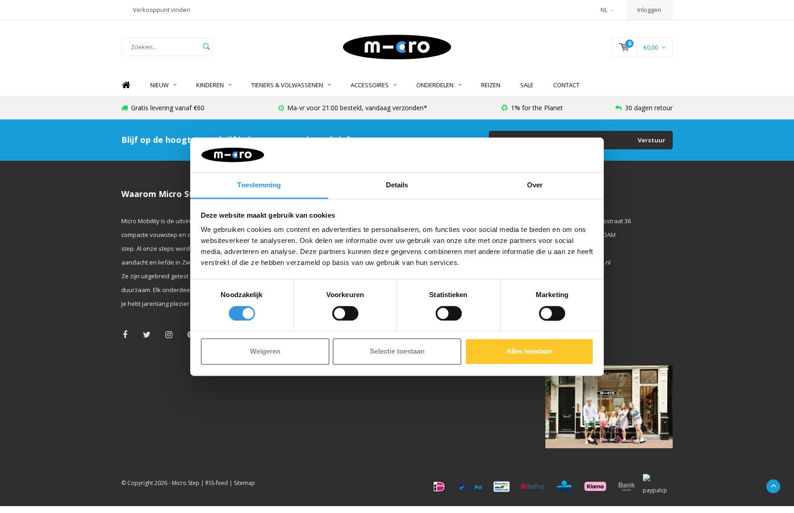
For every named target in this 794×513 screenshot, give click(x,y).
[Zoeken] (206, 47)
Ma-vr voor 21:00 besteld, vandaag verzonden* (357, 107)
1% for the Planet (537, 107)
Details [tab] (397, 185)
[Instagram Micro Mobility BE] (169, 334)
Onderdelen (435, 85)
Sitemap (244, 483)
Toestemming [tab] (259, 185)
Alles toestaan (529, 351)
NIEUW (159, 85)
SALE (526, 85)
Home (126, 85)
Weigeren (265, 351)
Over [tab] (535, 185)
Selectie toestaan (397, 351)
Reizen (490, 85)
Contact (566, 85)
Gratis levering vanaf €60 (167, 107)
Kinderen (210, 85)
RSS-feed (216, 483)
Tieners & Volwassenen (287, 85)
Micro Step (185, 483)
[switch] (345, 313)
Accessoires (370, 85)
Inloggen (649, 10)
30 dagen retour (649, 107)
